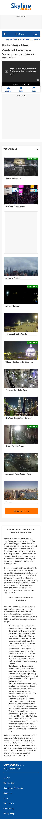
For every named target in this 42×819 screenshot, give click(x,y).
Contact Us (8, 793)
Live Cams (20, 34)
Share (34, 91)
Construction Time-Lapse (13, 788)
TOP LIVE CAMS (10, 149)
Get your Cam (9, 783)
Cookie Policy (9, 808)
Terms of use (9, 803)
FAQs (6, 798)
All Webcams (21, 510)
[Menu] (35, 34)
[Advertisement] (21, 23)
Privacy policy (9, 813)
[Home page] (5, 34)
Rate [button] (21, 91)
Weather (8, 91)
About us (7, 777)
